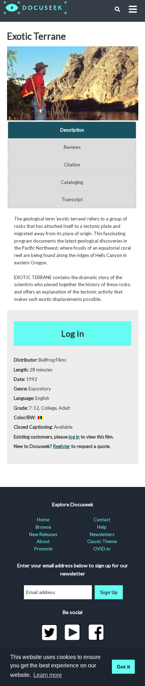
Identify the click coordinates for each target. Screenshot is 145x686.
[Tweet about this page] (49, 632)
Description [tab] (72, 130)
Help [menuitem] (102, 527)
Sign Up (109, 592)
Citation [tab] (72, 164)
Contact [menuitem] (102, 519)
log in (74, 437)
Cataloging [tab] (72, 182)
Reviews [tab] (72, 147)
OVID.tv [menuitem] (102, 549)
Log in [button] (72, 333)
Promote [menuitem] (43, 549)
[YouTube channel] (73, 632)
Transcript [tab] (72, 199)
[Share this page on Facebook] (96, 632)
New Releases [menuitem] (43, 534)
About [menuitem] (43, 541)
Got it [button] (123, 666)
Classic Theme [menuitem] (102, 541)
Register (61, 446)
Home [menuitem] (43, 519)
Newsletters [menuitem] (102, 534)
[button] (117, 9)
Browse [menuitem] (43, 527)
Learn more (47, 675)
